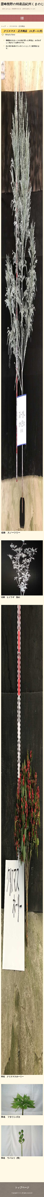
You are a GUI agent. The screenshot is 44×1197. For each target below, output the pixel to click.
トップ (3, 26)
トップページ (22, 1187)
